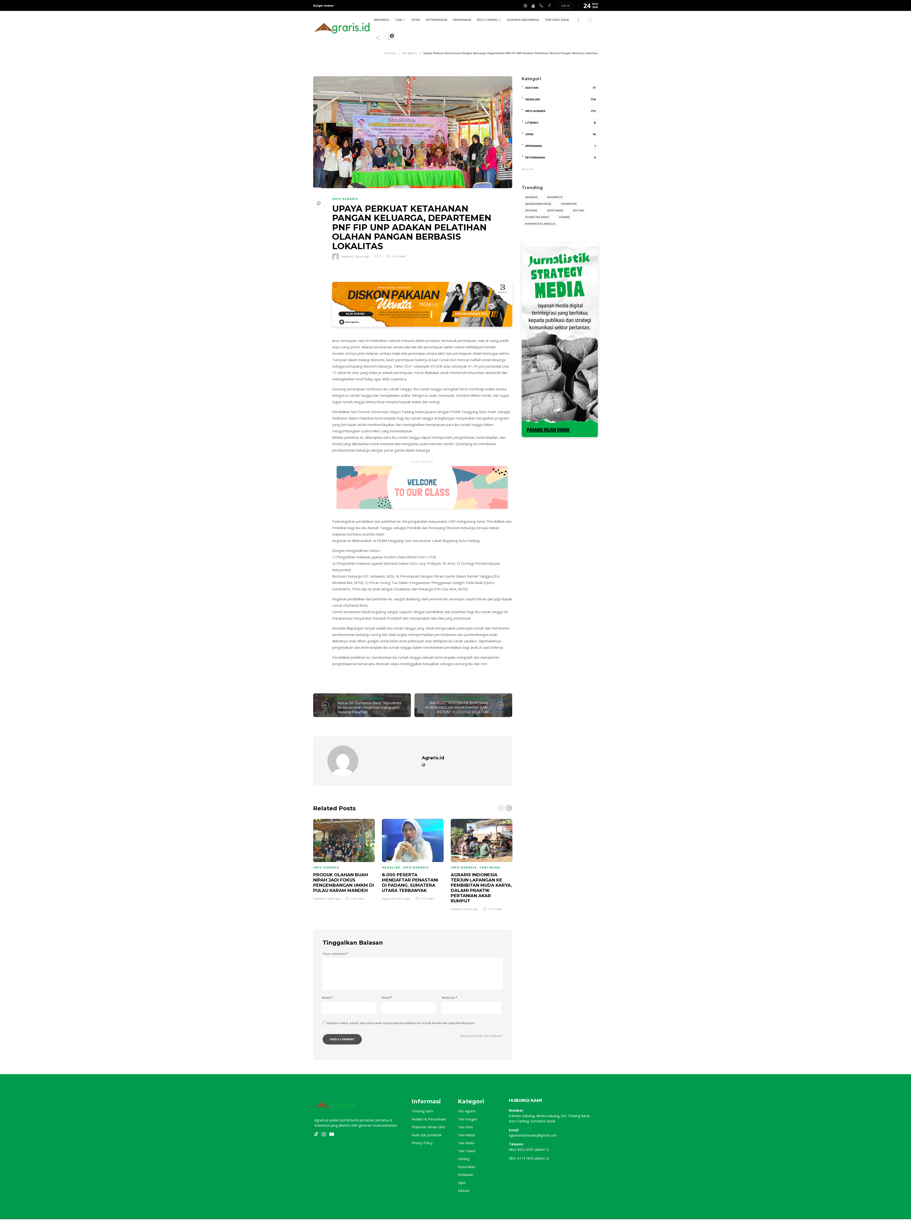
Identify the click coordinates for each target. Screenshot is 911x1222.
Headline (347, 698)
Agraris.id (347, 256)
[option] (344, 858)
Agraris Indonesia (523, 20)
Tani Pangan (467, 1119)
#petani (578, 210)
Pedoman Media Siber (429, 1127)
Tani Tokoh (466, 1151)
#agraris (531, 197)
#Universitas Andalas (540, 223)
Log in (565, 5)
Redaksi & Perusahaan (429, 1119)
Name (327, 997)
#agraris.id (555, 197)
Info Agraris (409, 53)
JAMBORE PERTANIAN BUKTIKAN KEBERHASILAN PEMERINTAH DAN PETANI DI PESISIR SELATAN (456, 707)
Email (387, 997)
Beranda (381, 20)
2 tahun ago (361, 256)
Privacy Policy (422, 1143)
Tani (398, 20)
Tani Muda (489, 867)
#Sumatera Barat (537, 217)
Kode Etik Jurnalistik (427, 1135)
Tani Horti (465, 1127)
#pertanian (555, 210)
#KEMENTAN (568, 203)
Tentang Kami (557, 20)
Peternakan (436, 20)
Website (449, 997)
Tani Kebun (466, 1135)
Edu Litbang (487, 20)
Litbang (560, 122)
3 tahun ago (402, 898)
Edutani (560, 87)
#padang (531, 210)
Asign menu (323, 5)
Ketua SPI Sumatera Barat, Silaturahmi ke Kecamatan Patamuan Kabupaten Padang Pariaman (369, 707)
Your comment (335, 954)
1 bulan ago (333, 898)
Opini (415, 20)
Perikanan (462, 20)
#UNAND (564, 217)
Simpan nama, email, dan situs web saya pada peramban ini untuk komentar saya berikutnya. (401, 1023)
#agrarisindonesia (538, 203)
